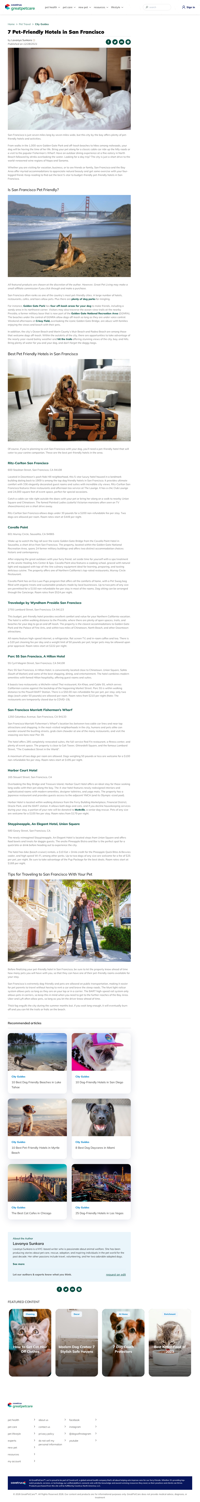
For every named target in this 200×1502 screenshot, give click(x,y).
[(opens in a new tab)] (80, 824)
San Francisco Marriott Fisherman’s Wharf (41, 710)
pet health (13, 1420)
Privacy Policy (46, 1433)
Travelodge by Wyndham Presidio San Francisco (45, 603)
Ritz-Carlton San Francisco (28, 463)
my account (14, 1461)
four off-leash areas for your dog (70, 305)
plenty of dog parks (83, 299)
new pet (12, 1447)
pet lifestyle (14, 1433)
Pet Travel (25, 24)
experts (12, 1440)
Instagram (75, 1426)
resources (13, 1454)
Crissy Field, (43, 320)
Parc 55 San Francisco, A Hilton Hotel (36, 656)
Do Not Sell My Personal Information (50, 1442)
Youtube (73, 1440)
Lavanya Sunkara (22, 40)
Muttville (80, 809)
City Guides (42, 24)
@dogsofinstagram (80, 1433)
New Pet (83, 7)
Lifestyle (115, 7)
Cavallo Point (18, 527)
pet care (12, 1426)
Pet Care (67, 7)
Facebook (74, 1420)
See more (19, 1264)
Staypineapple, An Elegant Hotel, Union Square (44, 824)
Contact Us (44, 1426)
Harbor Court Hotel (23, 770)
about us (43, 1420)
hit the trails (65, 339)
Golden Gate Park (34, 305)
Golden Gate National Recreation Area (94, 313)
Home (11, 24)
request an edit (116, 1274)
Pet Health (51, 7)
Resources (99, 7)
